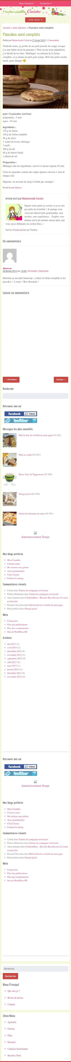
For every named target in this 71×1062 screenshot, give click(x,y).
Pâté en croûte (25, 454)
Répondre (43, 270)
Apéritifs (12, 1022)
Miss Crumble (13, 560)
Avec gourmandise (15, 570)
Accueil (6, 27)
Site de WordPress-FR (17, 631)
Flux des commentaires (18, 628)
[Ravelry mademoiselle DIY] (20, 423)
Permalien (32, 270)
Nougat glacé (25, 493)
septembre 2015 (14, 658)
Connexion (12, 620)
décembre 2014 (14, 673)
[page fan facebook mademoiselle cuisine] (20, 416)
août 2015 (12, 662)
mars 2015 (12, 665)
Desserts (12, 1042)
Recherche (44, 3)
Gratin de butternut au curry (32, 513)
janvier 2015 (13, 669)
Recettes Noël (14, 1055)
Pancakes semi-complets (21, 34)
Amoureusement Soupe (35, 537)
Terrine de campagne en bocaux (33, 590)
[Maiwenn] (11, 265)
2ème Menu (34, 20)
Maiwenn (7, 268)
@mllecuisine (19, 229)
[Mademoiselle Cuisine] (35, 14)
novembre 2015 (14, 654)
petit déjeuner (19, 27)
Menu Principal (25, 3)
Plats (10, 1035)
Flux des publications (17, 624)
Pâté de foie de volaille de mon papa (35, 435)
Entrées (11, 1028)
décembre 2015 (14, 651)
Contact (11, 1004)
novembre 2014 (14, 676)
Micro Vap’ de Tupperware (31, 474)
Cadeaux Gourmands (18, 1048)
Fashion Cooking (15, 578)
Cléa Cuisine (13, 574)
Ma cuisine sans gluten (18, 567)
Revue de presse (15, 997)
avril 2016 (12, 647)
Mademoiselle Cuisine (21, 40)
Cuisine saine (13, 563)
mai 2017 (11, 643)
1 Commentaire (52, 40)
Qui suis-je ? (14, 991)
